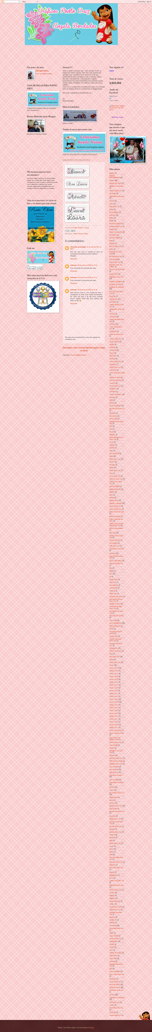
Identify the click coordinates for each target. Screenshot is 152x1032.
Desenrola (112, 413)
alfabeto (112, 180)
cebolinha (112, 347)
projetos (112, 872)
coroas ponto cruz (115, 386)
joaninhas (112, 553)
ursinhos (112, 995)
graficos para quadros (116, 528)
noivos (111, 659)
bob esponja (113, 259)
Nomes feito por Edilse (80, 234)
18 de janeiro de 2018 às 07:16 (87, 265)
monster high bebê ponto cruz (115, 640)
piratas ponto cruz (115, 843)
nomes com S (113, 716)
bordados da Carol (115, 284)
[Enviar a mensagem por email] (66, 231)
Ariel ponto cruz (114, 206)
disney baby (113, 419)
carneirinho (112, 317)
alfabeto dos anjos (115, 183)
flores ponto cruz (114, 459)
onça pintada (113, 745)
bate (110, 240)
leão (110, 568)
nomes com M (114, 702)
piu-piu (111, 846)
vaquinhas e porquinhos (117, 997)
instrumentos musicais (116, 549)
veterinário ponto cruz (116, 1008)
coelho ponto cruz (115, 367)
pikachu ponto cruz (115, 832)
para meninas (113, 769)
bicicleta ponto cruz (115, 256)
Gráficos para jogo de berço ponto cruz (116, 524)
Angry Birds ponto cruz (116, 196)
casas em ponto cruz (116, 334)
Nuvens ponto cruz (115, 742)
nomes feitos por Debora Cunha (114, 738)
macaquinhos (113, 585)
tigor (110, 968)
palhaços (112, 755)
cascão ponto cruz (115, 339)
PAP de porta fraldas (116, 761)
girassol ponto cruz (115, 509)
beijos (111, 249)
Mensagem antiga (97, 348)
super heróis (113, 955)
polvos (111, 852)
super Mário (113, 958)
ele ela (111, 432)
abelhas (111, 173)
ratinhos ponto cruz (115, 890)
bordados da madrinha (116, 287)
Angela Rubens (43, 71)
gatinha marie (113, 500)
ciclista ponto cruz (115, 361)
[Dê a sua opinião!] (68, 231)
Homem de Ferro (114, 540)
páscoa (111, 790)
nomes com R (113, 713)
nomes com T (113, 719)
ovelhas (111, 748)
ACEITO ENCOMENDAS (114, 176)
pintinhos (112, 837)
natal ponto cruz (114, 656)
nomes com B (113, 671)
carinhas (112, 314)
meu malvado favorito (116, 616)
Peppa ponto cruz (115, 819)
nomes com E (113, 679)
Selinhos (112, 922)
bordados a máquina (115, 281)
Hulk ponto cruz (114, 546)
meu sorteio (113, 620)
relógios (111, 904)
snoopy (111, 947)
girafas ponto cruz (115, 506)
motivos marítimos (115, 651)
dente (111, 400)
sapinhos (112, 917)
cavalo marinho (114, 341)
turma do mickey (114, 987)
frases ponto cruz (115, 470)
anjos (111, 204)
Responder (73, 259)
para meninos (113, 772)
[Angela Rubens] (110, 98)
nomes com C (113, 673)
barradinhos (113, 235)
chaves (111, 353)
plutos (111, 849)
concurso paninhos (115, 380)
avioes (111, 209)
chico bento (113, 356)
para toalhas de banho (116, 782)
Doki (110, 426)
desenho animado (115, 406)
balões (111, 218)
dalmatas (112, 397)
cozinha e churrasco (115, 394)
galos (111, 495)
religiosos (112, 898)
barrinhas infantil (114, 238)
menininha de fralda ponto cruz (115, 607)
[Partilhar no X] (70, 231)
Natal (111, 654)
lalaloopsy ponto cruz (116, 563)
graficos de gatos (115, 516)
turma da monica (114, 984)
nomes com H (113, 688)
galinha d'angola (114, 486)
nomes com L (113, 699)
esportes (112, 445)
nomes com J (113, 693)
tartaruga (112, 961)
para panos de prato (115, 775)
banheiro (112, 229)
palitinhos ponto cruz (116, 758)
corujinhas (112, 388)
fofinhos (112, 462)
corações (112, 383)
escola (111, 442)
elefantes (112, 435)
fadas (111, 450)
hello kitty (112, 533)
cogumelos (112, 370)
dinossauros (113, 416)
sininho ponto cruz (115, 938)
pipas (111, 840)
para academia (114, 767)
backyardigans (114, 212)
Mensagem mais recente (74, 348)
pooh (110, 854)
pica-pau (112, 829)
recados (112, 893)
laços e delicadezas (115, 561)
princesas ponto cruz (116, 862)
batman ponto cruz (115, 246)
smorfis (111, 944)
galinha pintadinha (115, 489)
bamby (111, 220)
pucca (111, 878)
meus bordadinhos (115, 623)
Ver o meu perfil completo (44, 74)
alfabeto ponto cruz (115, 191)
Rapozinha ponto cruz (116, 885)
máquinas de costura (116, 596)
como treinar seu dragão (117, 373)
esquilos (112, 448)
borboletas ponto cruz (116, 277)
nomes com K (113, 696)
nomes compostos (115, 730)
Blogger (91, 1027)
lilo (110, 576)
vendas (111, 1005)
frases (111, 467)
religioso (112, 895)
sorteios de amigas (115, 953)
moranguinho (113, 648)
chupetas (112, 359)
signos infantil (113, 936)
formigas (112, 465)
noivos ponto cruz (115, 662)
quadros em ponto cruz (116, 880)
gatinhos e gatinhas (115, 503)
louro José (112, 582)
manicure (112, 591)
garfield (111, 497)
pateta (111, 800)
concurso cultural (114, 377)
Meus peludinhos (114, 626)
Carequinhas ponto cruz (117, 309)
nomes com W (114, 725)
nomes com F (113, 682)
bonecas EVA (113, 274)
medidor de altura (115, 604)
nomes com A (113, 668)
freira (111, 473)
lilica (110, 574)
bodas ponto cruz (115, 262)
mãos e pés (113, 593)
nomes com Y (113, 727)
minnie (111, 629)
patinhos (112, 803)
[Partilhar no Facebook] (72, 231)
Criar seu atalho (113, 100)
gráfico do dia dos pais (116, 512)
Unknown (73, 265)
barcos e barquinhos (115, 232)
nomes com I (113, 690)
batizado (112, 243)
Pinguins (112, 835)
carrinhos (112, 324)
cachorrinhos (113, 299)
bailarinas (112, 215)
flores (111, 456)
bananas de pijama (115, 223)
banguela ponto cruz (115, 226)
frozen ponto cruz (115, 476)
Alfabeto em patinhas (116, 186)
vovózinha (112, 1012)
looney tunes (113, 579)
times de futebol (114, 971)
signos (111, 933)
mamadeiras (113, 588)
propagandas (113, 875)
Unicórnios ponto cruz (116, 990)
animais (111, 201)
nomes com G (114, 685)
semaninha (112, 925)
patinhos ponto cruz (115, 806)
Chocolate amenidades (78, 247)
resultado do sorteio (115, 907)
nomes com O (114, 707)
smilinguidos (113, 941)
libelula (111, 571)
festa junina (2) (114, 453)
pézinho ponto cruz (115, 826)
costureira (112, 391)
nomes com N (113, 705)
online (111, 71)
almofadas (112, 193)
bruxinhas (112, 296)
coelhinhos (112, 364)
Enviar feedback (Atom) (78, 355)
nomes (111, 665)
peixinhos (112, 816)
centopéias (112, 350)
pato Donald (113, 809)
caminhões (112, 302)
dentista (112, 403)
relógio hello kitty (114, 901)
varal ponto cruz (114, 1002)
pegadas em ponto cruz (117, 811)
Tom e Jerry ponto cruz (116, 974)
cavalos (111, 344)
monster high (113, 636)
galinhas (112, 492)
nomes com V (113, 722)
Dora (110, 429)
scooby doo (113, 920)
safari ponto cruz (114, 909)
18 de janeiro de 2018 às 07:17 (87, 277)
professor (112, 865)
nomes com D (113, 676)
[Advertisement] (43, 152)
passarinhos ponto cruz (116, 793)
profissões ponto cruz (116, 867)
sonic (111, 950)
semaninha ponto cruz (116, 928)
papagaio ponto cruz (115, 764)
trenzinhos (112, 979)
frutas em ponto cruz (116, 479)
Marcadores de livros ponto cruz (116, 600)
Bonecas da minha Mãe (117, 269)
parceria (112, 787)
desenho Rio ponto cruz (117, 408)
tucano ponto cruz (115, 982)
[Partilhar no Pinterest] (74, 231)
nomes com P (113, 710)
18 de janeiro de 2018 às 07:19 (87, 290)
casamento (113, 331)
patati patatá (113, 797)
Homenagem (113, 543)
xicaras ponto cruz (115, 1015)
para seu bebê (114, 780)
